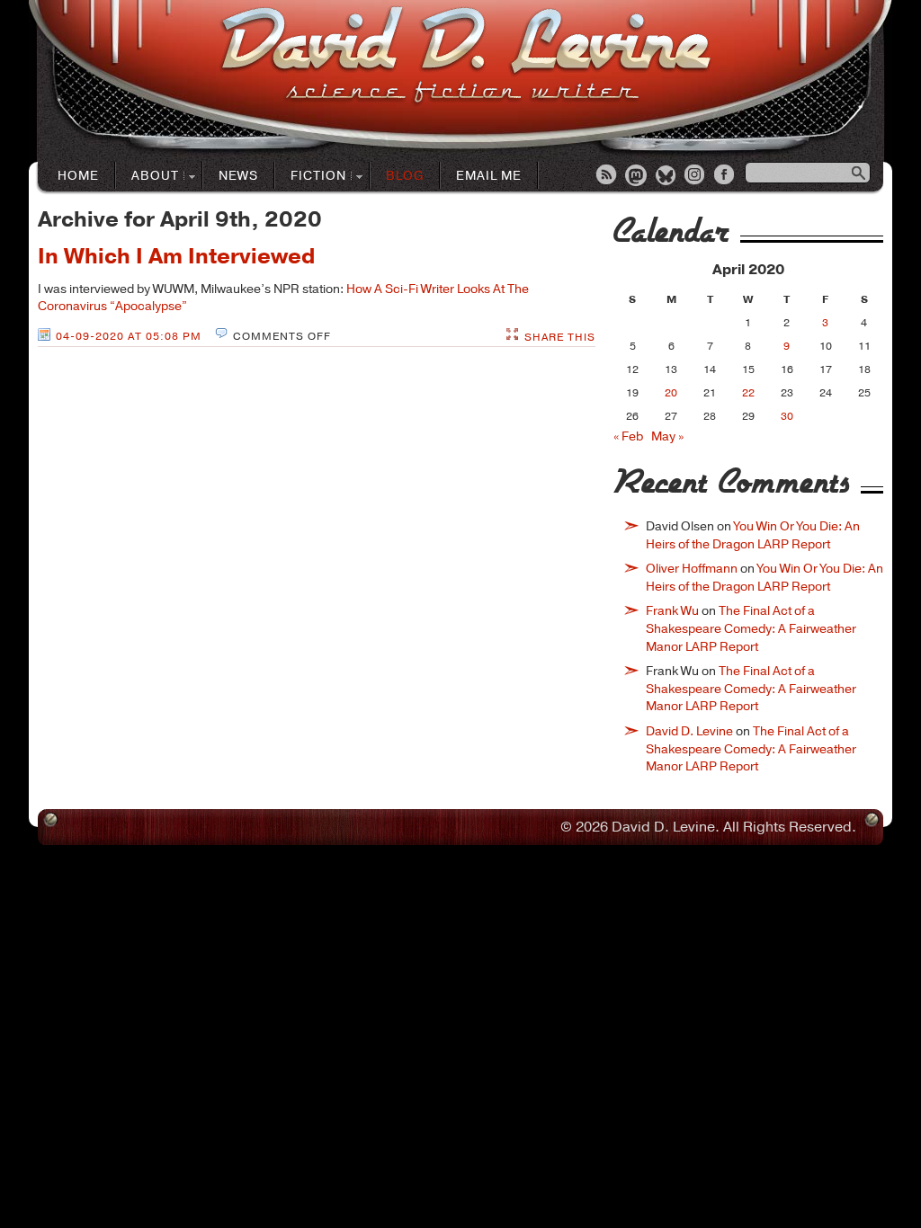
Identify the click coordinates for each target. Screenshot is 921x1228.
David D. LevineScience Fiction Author (465, 56)
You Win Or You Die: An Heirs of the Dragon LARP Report (753, 535)
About (147, 176)
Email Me (489, 175)
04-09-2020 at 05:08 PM (128, 336)
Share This (559, 337)
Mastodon (636, 176)
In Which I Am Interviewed (176, 256)
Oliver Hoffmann (692, 568)
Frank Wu (672, 610)
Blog (405, 175)
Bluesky (666, 176)
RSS (607, 176)
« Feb (628, 436)
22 (748, 393)
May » (667, 436)
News (238, 175)
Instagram (696, 176)
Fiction (310, 176)
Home (78, 175)
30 (787, 416)
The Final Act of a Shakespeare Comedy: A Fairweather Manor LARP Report (751, 628)
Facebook (726, 176)
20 (671, 393)
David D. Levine (689, 731)
